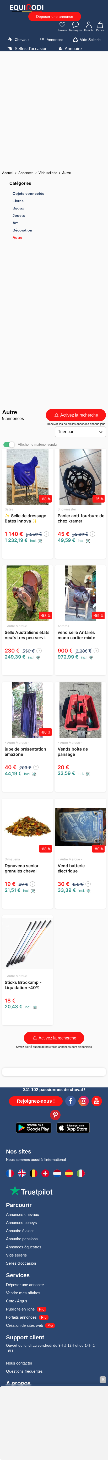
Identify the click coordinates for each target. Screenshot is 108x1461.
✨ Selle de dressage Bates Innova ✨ (25, 518)
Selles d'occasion (30, 48)
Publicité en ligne (20, 1309)
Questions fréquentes (24, 1371)
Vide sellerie (16, 1255)
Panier (100, 30)
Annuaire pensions (22, 1239)
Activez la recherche (79, 415)
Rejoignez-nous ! (36, 1101)
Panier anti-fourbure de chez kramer (81, 518)
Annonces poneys (21, 1222)
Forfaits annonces (21, 1317)
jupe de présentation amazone (25, 751)
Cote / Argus (16, 1301)
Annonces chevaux (22, 1214)
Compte (89, 30)
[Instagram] (83, 1102)
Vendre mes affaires (23, 1293)
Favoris (62, 30)
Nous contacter (19, 1363)
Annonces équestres (23, 1247)
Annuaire (73, 48)
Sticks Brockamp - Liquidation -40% (23, 985)
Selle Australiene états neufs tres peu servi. (27, 635)
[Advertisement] (54, 109)
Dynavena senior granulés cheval (22, 868)
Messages (75, 30)
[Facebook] (70, 1102)
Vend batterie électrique (71, 868)
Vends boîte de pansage (73, 751)
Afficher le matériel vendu (37, 444)
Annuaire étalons (20, 1230)
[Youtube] (96, 1102)
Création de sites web (24, 1325)
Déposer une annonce (54, 16)
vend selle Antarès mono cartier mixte (76, 635)
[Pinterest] (55, 1115)
